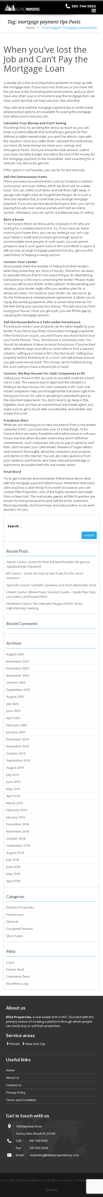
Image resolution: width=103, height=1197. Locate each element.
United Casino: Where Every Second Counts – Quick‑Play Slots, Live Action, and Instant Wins (51, 594)
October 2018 (15, 838)
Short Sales (14, 936)
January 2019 (15, 817)
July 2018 (12, 859)
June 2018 (13, 867)
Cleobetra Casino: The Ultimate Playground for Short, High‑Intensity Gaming (44, 605)
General (12, 921)
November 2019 (17, 746)
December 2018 (17, 824)
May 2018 (13, 874)
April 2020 (13, 718)
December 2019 (17, 739)
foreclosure (20, 335)
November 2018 (17, 831)
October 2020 (15, 682)
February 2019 (16, 810)
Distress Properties (20, 907)
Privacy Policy (16, 1092)
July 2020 (12, 704)
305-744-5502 (83, 6)
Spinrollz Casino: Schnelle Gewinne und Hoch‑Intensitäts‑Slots (51, 585)
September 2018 (18, 845)
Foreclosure (14, 914)
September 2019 (18, 760)
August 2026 (15, 654)
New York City (35, 1044)
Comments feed (17, 976)
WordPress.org (17, 983)
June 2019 (13, 782)
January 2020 (15, 732)
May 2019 (13, 789)
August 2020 (15, 696)
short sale (59, 357)
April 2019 (13, 796)
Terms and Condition (21, 1100)
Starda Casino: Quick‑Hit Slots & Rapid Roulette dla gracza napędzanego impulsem (48, 564)
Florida (14, 1044)
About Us (12, 1077)
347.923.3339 (39, 1148)
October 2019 (15, 753)
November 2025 (17, 661)
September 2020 (18, 689)
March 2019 (14, 803)
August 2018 (15, 853)
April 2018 (13, 881)
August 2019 (15, 767)
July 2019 (12, 775)
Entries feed (15, 969)
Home (30, 27)
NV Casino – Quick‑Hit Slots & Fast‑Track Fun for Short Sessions (44, 575)
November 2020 (17, 675)
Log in (10, 962)
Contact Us (14, 1085)
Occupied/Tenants (19, 929)
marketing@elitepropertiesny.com (54, 1155)
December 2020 (17, 668)
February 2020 (16, 725)
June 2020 (13, 711)
